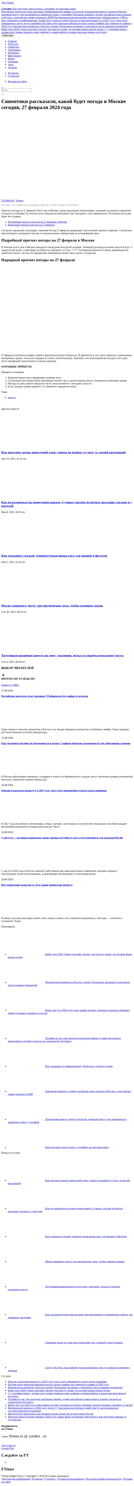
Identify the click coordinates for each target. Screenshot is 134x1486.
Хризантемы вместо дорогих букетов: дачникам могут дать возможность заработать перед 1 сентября (64, 13)
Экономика (14, 49)
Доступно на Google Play (8, 1447)
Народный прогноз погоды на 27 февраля (31, 224)
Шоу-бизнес (14, 55)
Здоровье (13, 61)
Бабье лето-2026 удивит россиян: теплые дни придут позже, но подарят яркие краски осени (52, 29)
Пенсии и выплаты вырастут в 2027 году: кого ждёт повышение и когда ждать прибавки (54, 790)
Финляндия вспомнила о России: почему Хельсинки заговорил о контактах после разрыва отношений (70, 26)
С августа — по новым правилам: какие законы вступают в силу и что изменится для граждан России (62, 837)
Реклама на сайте (17, 81)
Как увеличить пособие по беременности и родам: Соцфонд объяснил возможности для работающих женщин (65, 743)
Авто (11, 64)
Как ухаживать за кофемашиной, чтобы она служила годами (35, 20)
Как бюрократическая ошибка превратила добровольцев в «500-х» (91, 17)
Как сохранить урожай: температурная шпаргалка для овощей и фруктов (54, 555)
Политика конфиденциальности (103, 1479)
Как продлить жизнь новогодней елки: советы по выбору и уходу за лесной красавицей (63, 452)
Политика (13, 52)
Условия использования (70, 1479)
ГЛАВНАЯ (7, 200)
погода (12, 397)
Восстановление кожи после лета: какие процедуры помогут (37, 885)
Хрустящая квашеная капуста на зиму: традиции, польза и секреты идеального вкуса (62, 655)
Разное (19, 200)
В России (13, 44)
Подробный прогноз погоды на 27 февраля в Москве (37, 222)
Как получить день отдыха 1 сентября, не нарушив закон (38, 8)
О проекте (50, 1479)
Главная (12, 41)
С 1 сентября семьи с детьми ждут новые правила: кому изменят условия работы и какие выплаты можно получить (64, 31)
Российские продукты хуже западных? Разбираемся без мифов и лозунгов (42, 11)
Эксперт (12, 67)
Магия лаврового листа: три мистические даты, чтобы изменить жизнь (52, 605)
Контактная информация (16, 1479)
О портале (13, 76)
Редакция (13, 73)
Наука (11, 58)
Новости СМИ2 (10, 685)
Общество (13, 47)
